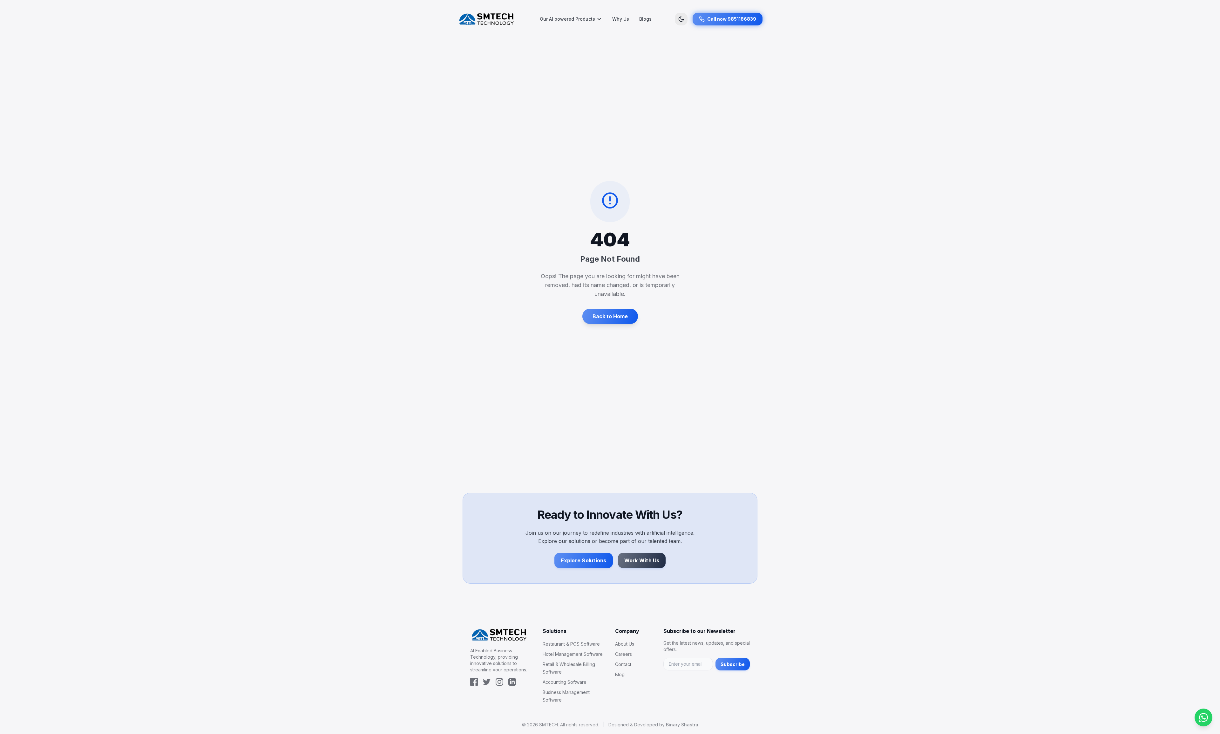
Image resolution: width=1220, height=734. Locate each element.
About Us (624, 644)
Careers (623, 654)
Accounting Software (564, 682)
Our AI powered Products (567, 19)
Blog (620, 674)
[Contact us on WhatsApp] (1203, 717)
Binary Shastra (682, 724)
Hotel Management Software (573, 654)
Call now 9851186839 (731, 19)
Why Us (620, 19)
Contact (623, 664)
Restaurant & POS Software (571, 644)
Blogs (645, 19)
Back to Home (610, 316)
